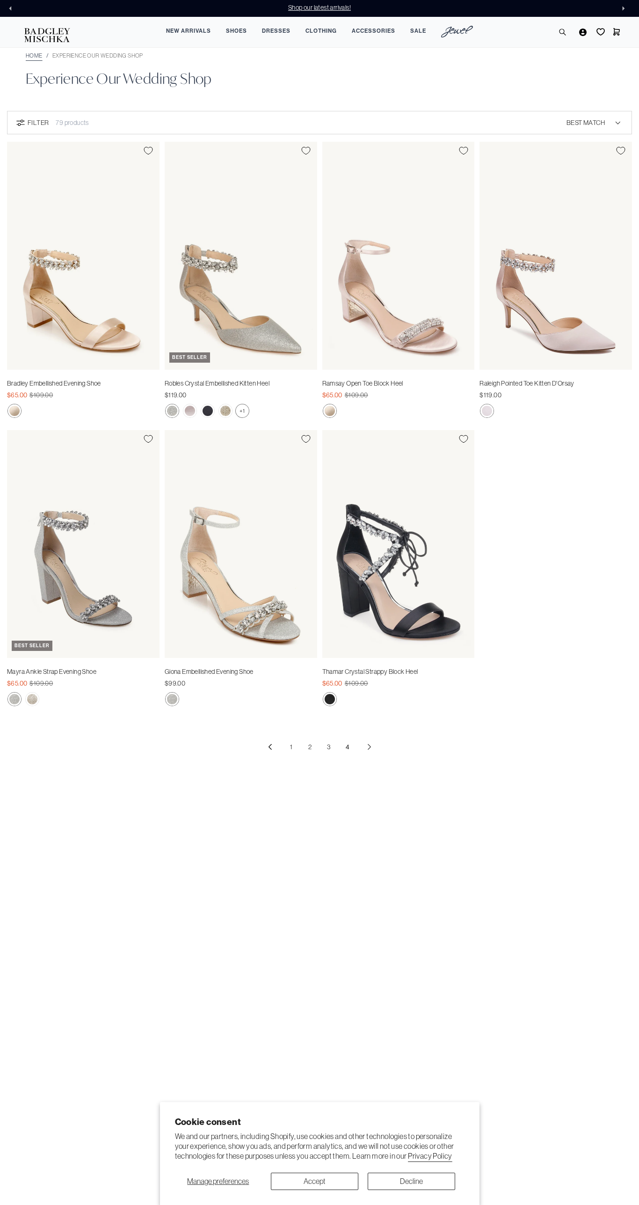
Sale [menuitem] (418, 31)
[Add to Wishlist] (148, 150)
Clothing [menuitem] (321, 31)
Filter (38, 122)
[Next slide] (625, 8)
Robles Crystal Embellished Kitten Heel (217, 383)
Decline (411, 1181)
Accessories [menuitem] (373, 31)
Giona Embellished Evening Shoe (209, 671)
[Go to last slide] (13, 8)
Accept (315, 1181)
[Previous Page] (270, 747)
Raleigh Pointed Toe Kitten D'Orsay (526, 383)
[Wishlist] (599, 31)
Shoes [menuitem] (236, 31)
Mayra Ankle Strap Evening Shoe (51, 671)
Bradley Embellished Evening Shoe (54, 383)
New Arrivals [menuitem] (188, 31)
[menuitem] (457, 33)
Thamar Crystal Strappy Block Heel (370, 671)
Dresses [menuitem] (276, 31)
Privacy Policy (430, 1156)
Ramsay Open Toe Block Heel (362, 383)
